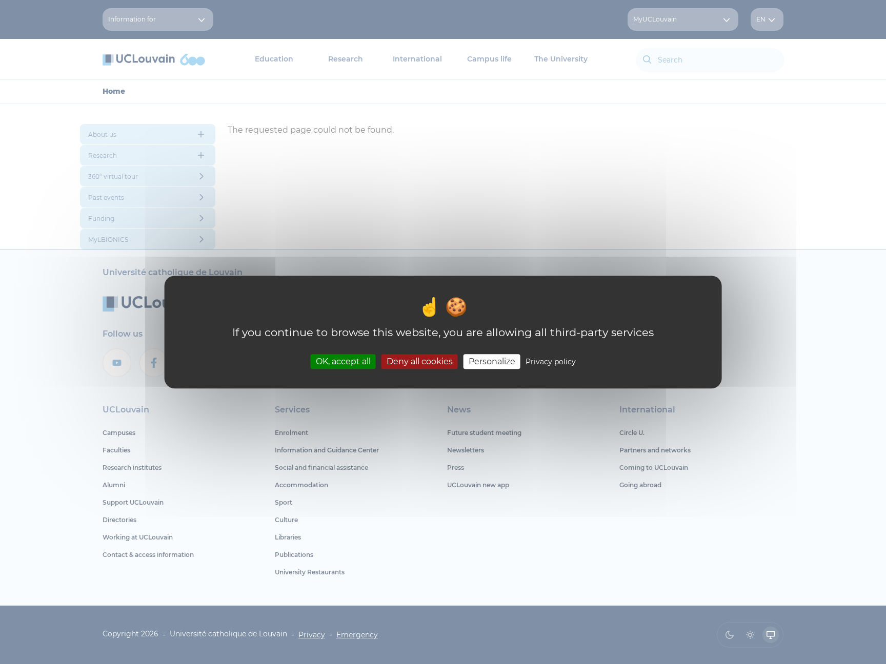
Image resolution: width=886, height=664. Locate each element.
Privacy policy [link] (551, 361)
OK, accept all (343, 361)
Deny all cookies (420, 361)
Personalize (492, 361)
